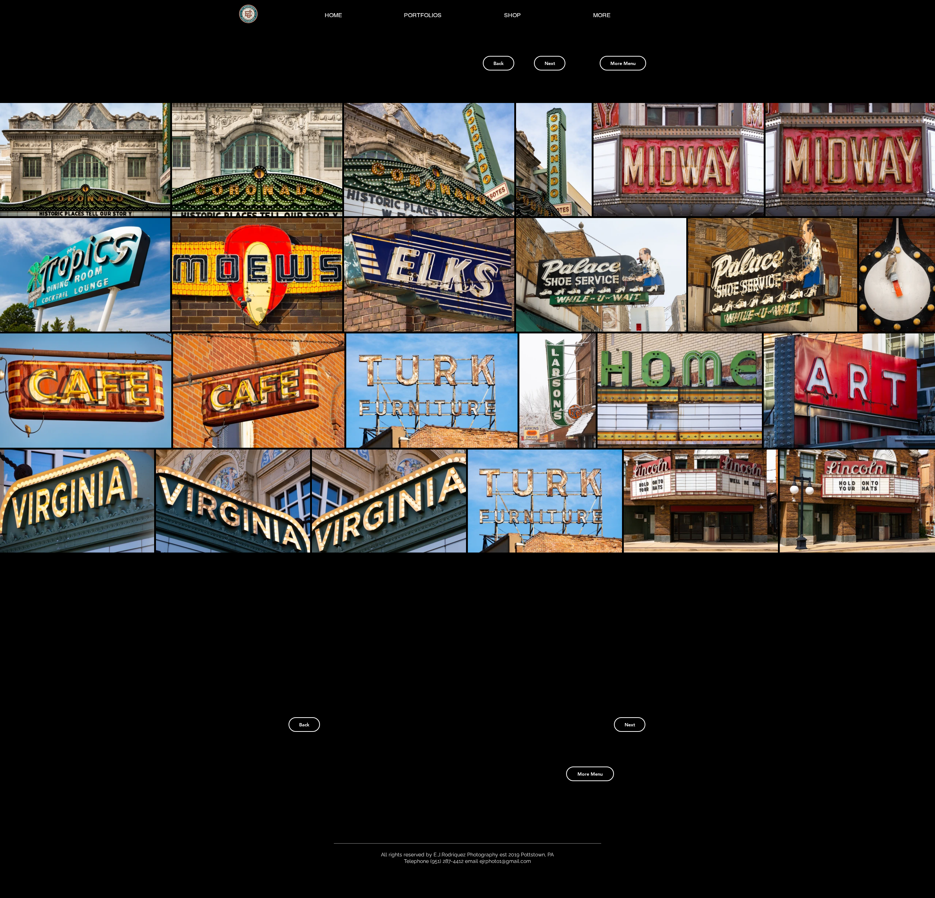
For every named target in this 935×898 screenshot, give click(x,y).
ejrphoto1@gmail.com (505, 861)
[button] (85, 159)
